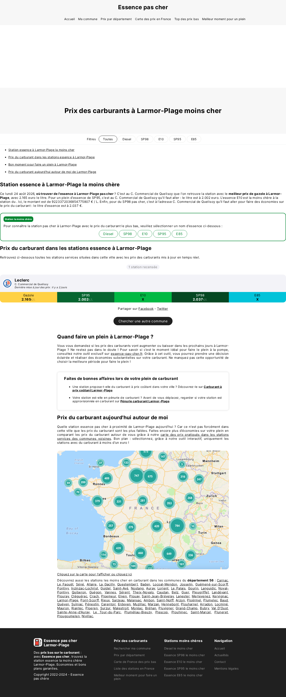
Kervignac (220, 596)
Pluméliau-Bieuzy (138, 612)
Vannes (110, 592)
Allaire (92, 584)
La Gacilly (107, 584)
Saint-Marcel (201, 612)
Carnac (222, 580)
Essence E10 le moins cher (183, 662)
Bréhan (150, 608)
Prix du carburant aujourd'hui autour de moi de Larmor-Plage (52, 172)
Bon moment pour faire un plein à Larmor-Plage (42, 164)
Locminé (221, 604)
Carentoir (108, 604)
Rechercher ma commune (132, 648)
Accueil (69, 19)
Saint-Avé (120, 588)
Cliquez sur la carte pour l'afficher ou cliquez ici (94, 574)
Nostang (137, 588)
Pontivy (63, 588)
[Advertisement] (143, 56)
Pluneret (221, 612)
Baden (145, 584)
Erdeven (124, 604)
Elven (122, 596)
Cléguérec (79, 596)
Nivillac (87, 616)
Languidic (208, 588)
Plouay (134, 596)
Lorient (163, 588)
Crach (94, 596)
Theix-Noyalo (143, 592)
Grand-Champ (186, 608)
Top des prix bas (186, 19)
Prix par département (116, 19)
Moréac (137, 608)
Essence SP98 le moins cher (184, 655)
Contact (220, 662)
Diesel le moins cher (178, 648)
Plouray (63, 596)
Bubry (204, 608)
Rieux (105, 600)
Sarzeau (118, 600)
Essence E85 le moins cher (183, 675)
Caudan (163, 592)
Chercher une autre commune (143, 321)
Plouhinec (179, 612)
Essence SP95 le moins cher (184, 668)
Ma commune (87, 19)
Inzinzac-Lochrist (84, 588)
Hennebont (170, 604)
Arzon (180, 600)
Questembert (127, 584)
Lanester (182, 596)
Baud (224, 600)
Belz (175, 592)
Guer (185, 592)
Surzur (105, 608)
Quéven (63, 604)
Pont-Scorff (89, 600)
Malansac (134, 600)
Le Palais (178, 588)
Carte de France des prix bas (135, 662)
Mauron (63, 608)
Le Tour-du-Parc (107, 612)
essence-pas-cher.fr (127, 354)
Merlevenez (201, 596)
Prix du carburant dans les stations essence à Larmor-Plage (51, 157)
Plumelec (210, 600)
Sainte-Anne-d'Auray (73, 612)
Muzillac (139, 604)
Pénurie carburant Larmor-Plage (144, 401)
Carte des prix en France (153, 19)
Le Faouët (65, 584)
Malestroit (121, 608)
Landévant (220, 592)
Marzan (153, 604)
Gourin (193, 588)
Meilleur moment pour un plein (224, 19)
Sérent (124, 592)
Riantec (77, 608)
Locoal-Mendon (165, 584)
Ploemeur (108, 596)
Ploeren (91, 608)
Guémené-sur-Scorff (211, 584)
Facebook (145, 309)
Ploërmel (194, 600)
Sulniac (77, 604)
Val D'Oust (219, 608)
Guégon (95, 592)
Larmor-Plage (67, 600)
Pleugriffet (200, 592)
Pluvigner (165, 608)
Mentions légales (226, 668)
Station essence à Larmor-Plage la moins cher (41, 150)
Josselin (186, 584)
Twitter (162, 309)
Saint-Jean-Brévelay (158, 596)
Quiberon (79, 592)
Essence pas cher (143, 7)
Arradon (206, 604)
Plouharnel (189, 604)
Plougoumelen (68, 616)
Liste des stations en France (134, 668)
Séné (80, 584)
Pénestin (92, 604)
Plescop (161, 612)
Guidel (105, 588)
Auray (150, 588)
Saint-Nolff (165, 600)
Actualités (221, 655)
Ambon (149, 600)
